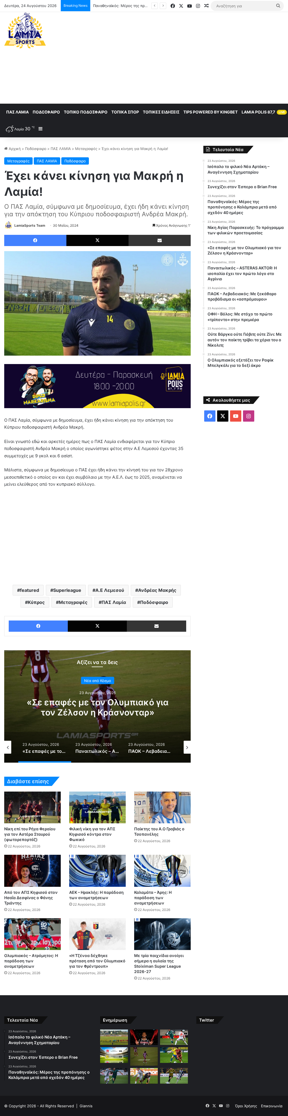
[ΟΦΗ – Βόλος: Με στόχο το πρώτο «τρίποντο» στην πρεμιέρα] (144, 1076)
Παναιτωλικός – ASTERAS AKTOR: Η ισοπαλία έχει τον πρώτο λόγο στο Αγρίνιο (98, 712)
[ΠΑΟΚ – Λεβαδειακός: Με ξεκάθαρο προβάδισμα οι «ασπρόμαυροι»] (114, 1076)
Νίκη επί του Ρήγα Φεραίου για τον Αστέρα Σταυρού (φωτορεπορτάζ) (29, 834)
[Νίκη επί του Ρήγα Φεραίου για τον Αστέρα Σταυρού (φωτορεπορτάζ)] (32, 807)
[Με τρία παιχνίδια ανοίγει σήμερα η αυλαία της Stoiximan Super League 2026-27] (162, 934)
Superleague (67, 590)
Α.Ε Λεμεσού (109, 590)
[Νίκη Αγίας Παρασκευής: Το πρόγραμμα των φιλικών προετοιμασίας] (114, 1055)
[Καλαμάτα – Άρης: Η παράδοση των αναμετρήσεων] (162, 871)
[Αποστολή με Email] (160, 240)
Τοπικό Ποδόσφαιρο (85, 112)
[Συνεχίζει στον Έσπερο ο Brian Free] (144, 1037)
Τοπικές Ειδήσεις (161, 112)
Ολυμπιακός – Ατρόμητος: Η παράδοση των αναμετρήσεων (31, 961)
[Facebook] (35, 240)
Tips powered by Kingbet (210, 112)
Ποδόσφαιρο (46, 112)
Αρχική (14, 148)
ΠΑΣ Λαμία (17, 112)
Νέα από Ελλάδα (98, 680)
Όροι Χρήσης (246, 1106)
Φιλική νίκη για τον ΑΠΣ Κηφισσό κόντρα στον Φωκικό (92, 834)
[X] (97, 240)
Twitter (206, 1020)
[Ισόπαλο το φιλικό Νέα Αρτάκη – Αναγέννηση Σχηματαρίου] (114, 1037)
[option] (98, 706)
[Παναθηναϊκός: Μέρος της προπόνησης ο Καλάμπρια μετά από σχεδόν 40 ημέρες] (174, 1037)
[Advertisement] (194, 57)
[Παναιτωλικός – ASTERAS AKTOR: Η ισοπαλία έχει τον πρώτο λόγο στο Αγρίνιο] (174, 1055)
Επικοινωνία (271, 1106)
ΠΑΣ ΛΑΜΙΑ (61, 148)
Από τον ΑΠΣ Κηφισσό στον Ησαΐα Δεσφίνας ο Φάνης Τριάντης (31, 897)
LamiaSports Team (29, 225)
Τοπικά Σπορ (125, 112)
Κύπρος (36, 602)
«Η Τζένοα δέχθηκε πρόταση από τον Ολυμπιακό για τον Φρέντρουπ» (97, 961)
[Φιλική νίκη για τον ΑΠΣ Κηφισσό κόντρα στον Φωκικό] (97, 807)
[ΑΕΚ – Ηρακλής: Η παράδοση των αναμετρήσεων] (97, 871)
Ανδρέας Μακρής (157, 590)
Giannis (86, 1106)
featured (29, 590)
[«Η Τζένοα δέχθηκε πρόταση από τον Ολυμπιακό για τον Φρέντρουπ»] (97, 934)
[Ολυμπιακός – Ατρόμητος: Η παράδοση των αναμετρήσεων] (32, 934)
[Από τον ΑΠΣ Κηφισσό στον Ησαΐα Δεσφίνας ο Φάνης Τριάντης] (32, 871)
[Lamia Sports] (25, 30)
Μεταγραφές (86, 148)
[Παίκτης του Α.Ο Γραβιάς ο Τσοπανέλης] (162, 807)
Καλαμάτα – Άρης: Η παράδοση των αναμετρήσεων (153, 897)
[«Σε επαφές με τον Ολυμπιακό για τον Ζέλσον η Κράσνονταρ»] (144, 1056)
